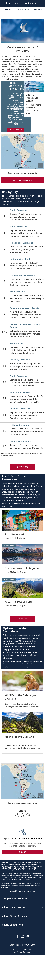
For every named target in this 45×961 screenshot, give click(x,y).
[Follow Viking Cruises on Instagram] (22, 936)
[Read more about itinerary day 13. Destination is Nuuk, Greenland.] (22, 382)
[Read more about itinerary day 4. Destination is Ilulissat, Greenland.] (22, 265)
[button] (34, 99)
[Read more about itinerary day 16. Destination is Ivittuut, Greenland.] (22, 431)
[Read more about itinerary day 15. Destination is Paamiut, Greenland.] (22, 414)
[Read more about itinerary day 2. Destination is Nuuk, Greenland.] (22, 232)
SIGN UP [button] (22, 852)
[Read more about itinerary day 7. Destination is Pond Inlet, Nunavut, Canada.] (22, 314)
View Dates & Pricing (22, 180)
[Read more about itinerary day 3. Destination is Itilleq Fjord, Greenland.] (22, 248)
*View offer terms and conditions (22, 891)
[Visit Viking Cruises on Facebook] (17, 936)
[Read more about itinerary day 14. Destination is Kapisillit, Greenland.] (22, 398)
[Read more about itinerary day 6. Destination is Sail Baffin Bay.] (22, 297)
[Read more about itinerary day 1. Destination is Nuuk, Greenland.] (22, 216)
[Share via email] (22, 815)
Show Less (22, 619)
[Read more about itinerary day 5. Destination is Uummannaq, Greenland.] (22, 281)
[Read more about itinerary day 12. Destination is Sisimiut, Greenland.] (22, 365)
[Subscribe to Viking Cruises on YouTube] (27, 936)
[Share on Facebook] (17, 815)
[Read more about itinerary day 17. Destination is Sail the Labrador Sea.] (22, 445)
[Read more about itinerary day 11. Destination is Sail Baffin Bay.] (22, 349)
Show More (22, 467)
